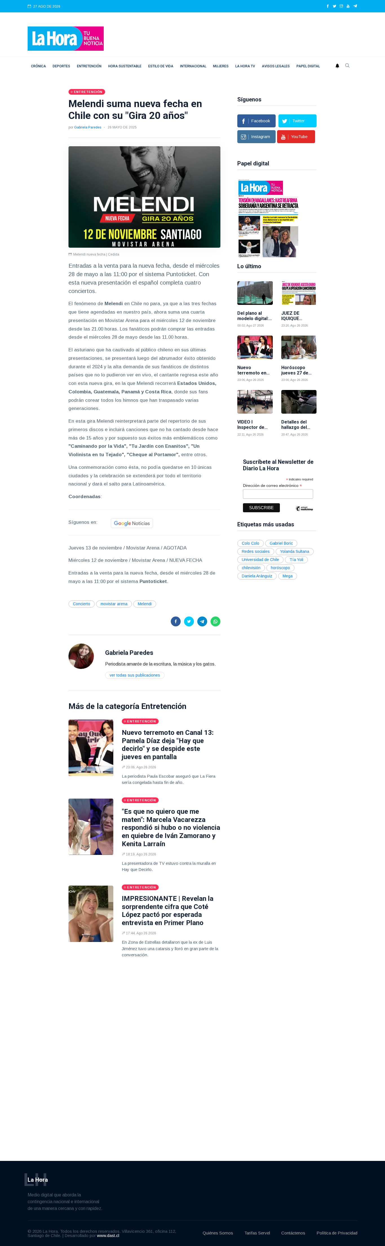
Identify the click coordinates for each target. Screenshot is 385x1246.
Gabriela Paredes (87, 127)
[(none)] (81, 655)
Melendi (145, 604)
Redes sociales (256, 551)
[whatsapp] (215, 621)
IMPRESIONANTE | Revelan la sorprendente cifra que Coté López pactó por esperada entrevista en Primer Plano (167, 911)
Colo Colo (250, 543)
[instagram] (341, 6)
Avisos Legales (276, 66)
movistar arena (114, 604)
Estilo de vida (160, 66)
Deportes (61, 66)
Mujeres (221, 66)
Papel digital (308, 66)
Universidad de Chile (260, 559)
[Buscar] (347, 66)
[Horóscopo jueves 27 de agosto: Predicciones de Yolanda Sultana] (299, 347)
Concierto (81, 604)
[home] (66, 38)
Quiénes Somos (218, 1233)
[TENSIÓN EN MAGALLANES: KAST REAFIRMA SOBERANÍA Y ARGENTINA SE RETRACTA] (268, 217)
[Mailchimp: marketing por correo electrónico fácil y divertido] (304, 512)
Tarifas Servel (257, 1233)
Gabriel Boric (281, 543)
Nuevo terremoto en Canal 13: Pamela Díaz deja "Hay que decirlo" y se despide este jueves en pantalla (168, 745)
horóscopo (280, 568)
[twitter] (334, 6)
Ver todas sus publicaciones (135, 675)
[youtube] (348, 6)
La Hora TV (245, 66)
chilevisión (251, 568)
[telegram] (355, 6)
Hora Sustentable (124, 66)
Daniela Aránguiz (257, 576)
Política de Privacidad (337, 1233)
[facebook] (327, 6)
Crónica (38, 66)
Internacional (193, 66)
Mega (288, 576)
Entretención (89, 66)
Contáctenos (293, 1233)
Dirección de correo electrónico (272, 485)
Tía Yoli (296, 559)
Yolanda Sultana (294, 551)
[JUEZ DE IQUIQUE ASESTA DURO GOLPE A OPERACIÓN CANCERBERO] (299, 293)
